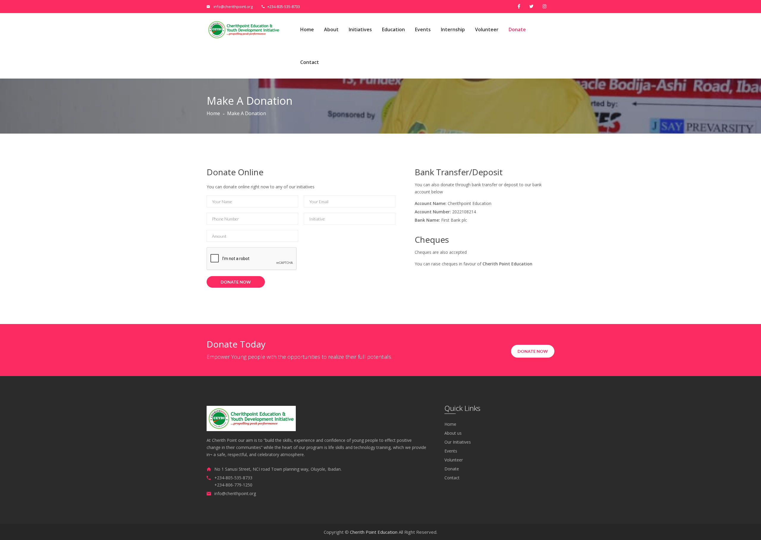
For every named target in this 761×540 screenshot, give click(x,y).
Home (307, 29)
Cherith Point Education (373, 532)
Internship (453, 29)
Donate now (533, 351)
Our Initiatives (457, 442)
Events (423, 29)
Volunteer (487, 29)
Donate (517, 29)
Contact (309, 62)
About (331, 29)
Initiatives (360, 29)
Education (393, 29)
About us (453, 433)
